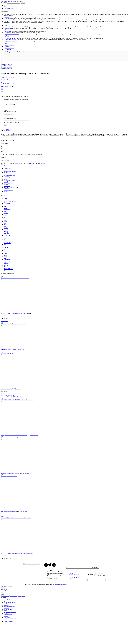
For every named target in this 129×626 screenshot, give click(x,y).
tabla (5, 266)
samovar (6, 265)
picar (5, 250)
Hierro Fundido (8, 31)
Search (2, 586)
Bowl (5, 214)
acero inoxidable (11, 201)
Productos (7, 46)
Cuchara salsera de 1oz (6, 389)
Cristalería (7, 18)
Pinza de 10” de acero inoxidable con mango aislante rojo (14, 313)
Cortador (6, 224)
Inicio (6, 43)
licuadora (6, 245)
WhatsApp (17, 122)
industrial (5, 241)
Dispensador (8, 235)
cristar (6, 228)
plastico (5, 256)
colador (5, 221)
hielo (5, 239)
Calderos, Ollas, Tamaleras (11, 29)
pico (4, 251)
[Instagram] (54, 565)
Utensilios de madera (10, 38)
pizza (5, 255)
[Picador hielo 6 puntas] (1, 77)
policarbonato (7, 259)
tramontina (8, 268)
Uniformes (7, 24)
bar (5, 211)
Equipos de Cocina (9, 27)
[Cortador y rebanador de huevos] (64, 493)
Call (6, 122)
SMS (11, 122)
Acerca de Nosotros (9, 45)
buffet (5, 216)
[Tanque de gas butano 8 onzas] (64, 336)
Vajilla (6, 39)
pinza (5, 253)
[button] (4, 321)
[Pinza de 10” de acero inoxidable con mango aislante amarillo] (64, 535)
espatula (33, 163)
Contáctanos (8, 49)
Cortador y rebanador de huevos (8, 511)
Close (2, 164)
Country (5, 110)
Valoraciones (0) (7, 130)
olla (4, 249)
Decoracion (6, 176)
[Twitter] (50, 565)
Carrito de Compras (9, 48)
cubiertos (6, 229)
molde (6, 247)
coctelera (5, 220)
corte (5, 226)
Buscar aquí (3, 2)
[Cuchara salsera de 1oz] (64, 370)
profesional (5, 260)
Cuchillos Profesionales (10, 21)
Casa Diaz (7, 36)
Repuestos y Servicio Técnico (12, 34)
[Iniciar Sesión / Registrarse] (4, 5)
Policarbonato (8, 28)
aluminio (7, 203)
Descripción (6, 129)
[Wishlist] (1, 70)
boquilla (6, 213)
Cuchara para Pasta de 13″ (7, 396)
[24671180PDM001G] (6, 64)
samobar (6, 263)
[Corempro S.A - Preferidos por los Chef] (13, 1)
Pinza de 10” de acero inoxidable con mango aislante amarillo (15, 553)
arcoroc (5, 204)
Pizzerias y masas (9, 20)
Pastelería (7, 17)
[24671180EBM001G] (6, 68)
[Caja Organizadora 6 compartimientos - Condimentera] (64, 416)
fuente (5, 238)
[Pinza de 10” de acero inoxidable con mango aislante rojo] (64, 295)
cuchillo (6, 233)
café (5, 217)
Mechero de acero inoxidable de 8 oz (9, 473)
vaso (5, 270)
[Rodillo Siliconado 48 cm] (1, 83)
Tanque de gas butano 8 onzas (8, 349)
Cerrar (2, 589)
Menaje (6, 25)
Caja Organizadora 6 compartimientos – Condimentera (14, 435)
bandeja (7, 208)
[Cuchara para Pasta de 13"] (64, 395)
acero (6, 198)
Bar (5, 14)
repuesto (6, 262)
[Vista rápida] (2, 276)
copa (5, 223)
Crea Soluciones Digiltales (60, 584)
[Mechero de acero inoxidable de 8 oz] (64, 455)
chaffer (5, 218)
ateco (5, 206)
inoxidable (7, 243)
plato (5, 258)
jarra (5, 244)
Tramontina (42, 163)
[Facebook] (46, 565)
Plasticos (7, 32)
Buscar (22, 2)
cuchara (6, 231)
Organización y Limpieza (11, 41)
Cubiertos (6, 173)
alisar (30, 163)
